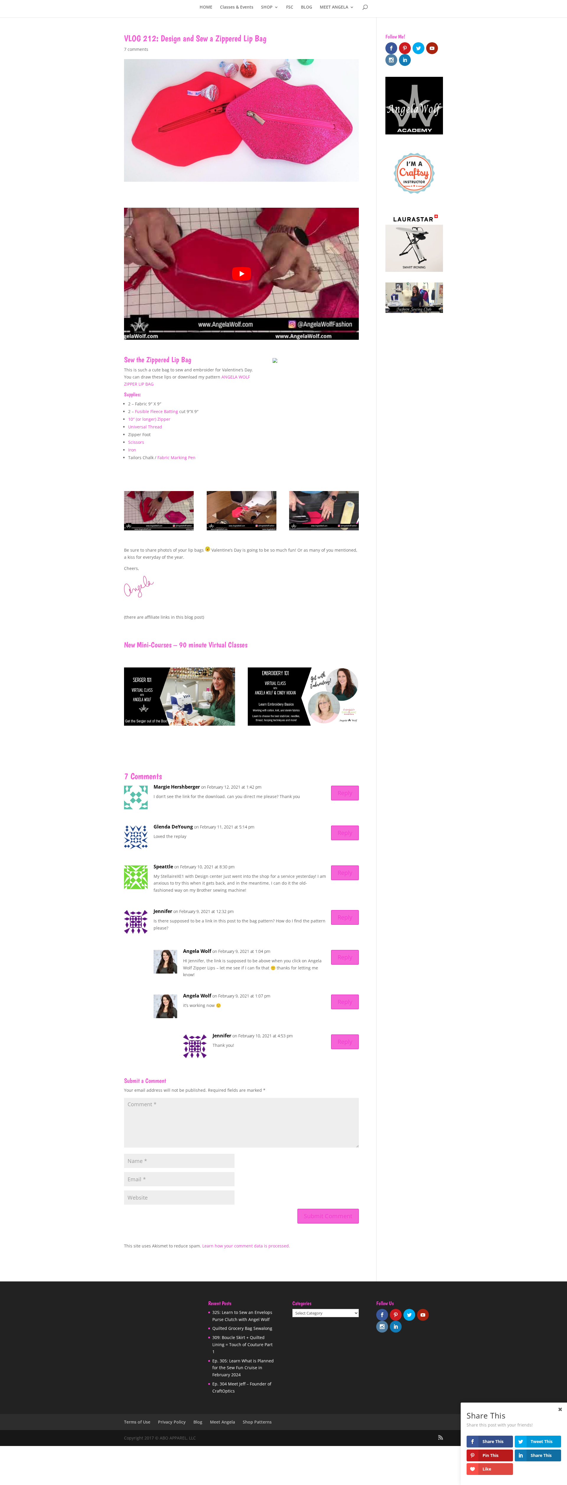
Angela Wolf (197, 951)
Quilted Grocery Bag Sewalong (242, 1328)
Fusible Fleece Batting (156, 411)
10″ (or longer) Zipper (149, 419)
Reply (345, 793)
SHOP (267, 7)
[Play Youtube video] (241, 274)
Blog (197, 1422)
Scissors (136, 442)
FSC (289, 7)
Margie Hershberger (177, 787)
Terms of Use (137, 1422)
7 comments (136, 49)
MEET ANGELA (334, 7)
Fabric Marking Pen (176, 457)
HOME (206, 7)
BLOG (306, 7)
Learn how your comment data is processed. (246, 1246)
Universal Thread (145, 427)
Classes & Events (236, 7)
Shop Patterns (257, 1422)
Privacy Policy (172, 1422)
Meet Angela (222, 1422)
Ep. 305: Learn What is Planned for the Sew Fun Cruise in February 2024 (243, 1367)
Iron (132, 450)
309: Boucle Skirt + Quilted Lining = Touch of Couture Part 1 (242, 1344)
